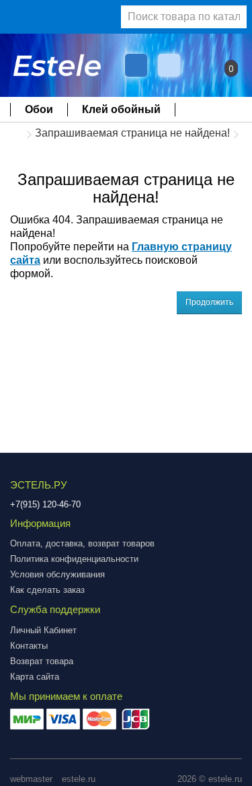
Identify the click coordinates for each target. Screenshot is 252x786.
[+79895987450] (136, 65)
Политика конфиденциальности (74, 559)
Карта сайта (34, 677)
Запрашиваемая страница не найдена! (132, 133)
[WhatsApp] (170, 65)
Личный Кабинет (43, 630)
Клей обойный (121, 109)
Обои (39, 109)
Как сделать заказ (47, 590)
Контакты (29, 646)
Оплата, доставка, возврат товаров (82, 543)
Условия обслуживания (57, 574)
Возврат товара (41, 661)
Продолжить (209, 302)
